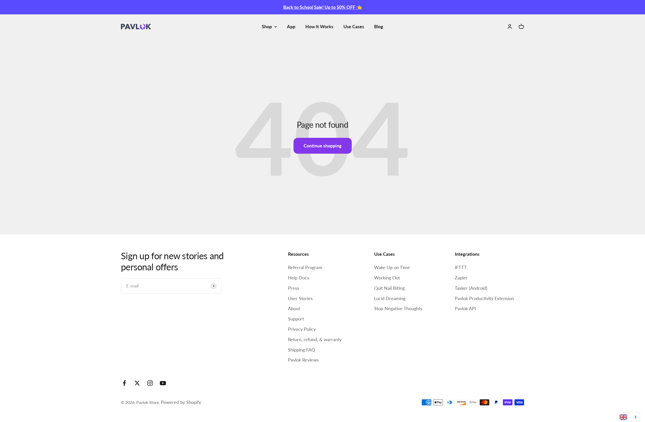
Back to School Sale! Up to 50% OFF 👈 (322, 7)
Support (296, 318)
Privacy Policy (302, 329)
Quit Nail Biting (389, 288)
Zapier (461, 277)
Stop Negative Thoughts (398, 308)
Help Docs (298, 277)
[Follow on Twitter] (137, 383)
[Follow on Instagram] (150, 383)
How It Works (319, 26)
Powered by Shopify (181, 402)
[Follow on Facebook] (124, 383)
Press (293, 288)
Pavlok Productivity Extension (484, 298)
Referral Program (305, 267)
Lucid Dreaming (389, 298)
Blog (378, 26)
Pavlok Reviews (303, 360)
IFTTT (461, 267)
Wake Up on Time (392, 267)
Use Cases (353, 26)
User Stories (300, 298)
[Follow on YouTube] (162, 383)
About (294, 308)
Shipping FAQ (301, 349)
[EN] (628, 417)
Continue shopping (323, 145)
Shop (267, 26)
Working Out (387, 277)
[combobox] (628, 417)
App (291, 26)
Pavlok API (465, 308)
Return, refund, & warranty (315, 339)
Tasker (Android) (471, 288)
